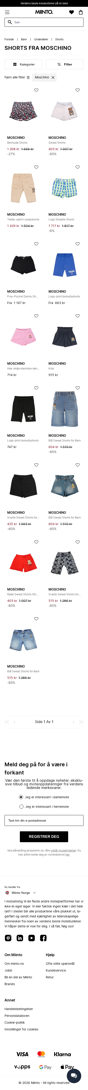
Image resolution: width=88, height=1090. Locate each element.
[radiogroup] (44, 802)
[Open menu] (7, 12)
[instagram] (8, 938)
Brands (10, 984)
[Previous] (14, 722)
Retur (50, 977)
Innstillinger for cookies (21, 1029)
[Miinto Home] (44, 12)
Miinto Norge (21, 893)
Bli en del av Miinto (18, 977)
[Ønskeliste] (71, 12)
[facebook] (43, 938)
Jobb (8, 970)
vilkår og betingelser (63, 850)
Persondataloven (17, 1016)
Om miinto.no (14, 963)
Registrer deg (44, 837)
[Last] (80, 722)
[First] (7, 722)
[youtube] (31, 938)
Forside (9, 39)
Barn (24, 39)
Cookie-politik (15, 1022)
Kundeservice (56, 970)
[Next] (73, 722)
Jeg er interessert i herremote (47, 806)
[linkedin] (19, 938)
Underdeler (41, 39)
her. (67, 854)
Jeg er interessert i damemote (47, 797)
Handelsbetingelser (19, 1009)
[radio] (21, 797)
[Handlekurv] (80, 12)
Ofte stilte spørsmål (60, 963)
